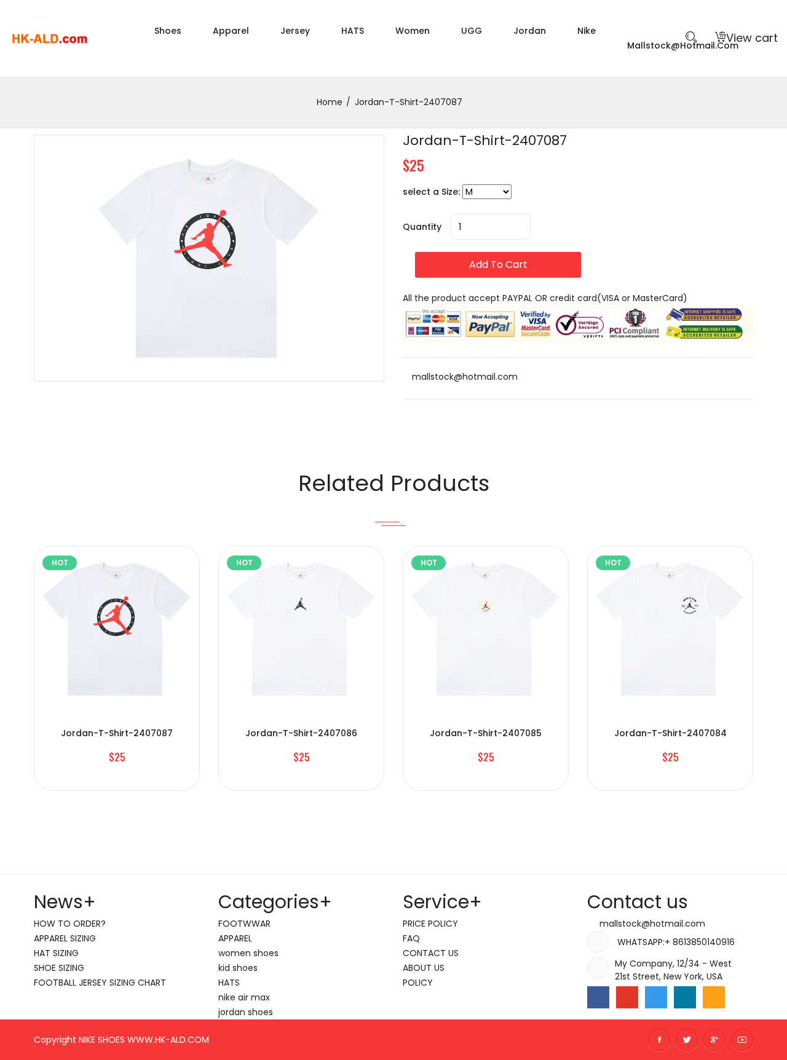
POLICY (418, 982)
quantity (422, 227)
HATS (352, 31)
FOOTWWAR (244, 923)
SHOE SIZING (59, 968)
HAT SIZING (56, 953)
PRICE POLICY (430, 923)
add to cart (498, 264)
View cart (752, 37)
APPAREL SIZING (65, 938)
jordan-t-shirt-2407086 (301, 733)
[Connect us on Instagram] (714, 997)
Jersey (295, 31)
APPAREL (235, 938)
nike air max (244, 997)
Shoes (167, 31)
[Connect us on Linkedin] (685, 997)
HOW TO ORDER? (70, 923)
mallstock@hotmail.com (463, 377)
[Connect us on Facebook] (598, 997)
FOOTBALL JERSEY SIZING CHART (100, 982)
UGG (471, 31)
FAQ (411, 938)
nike (586, 31)
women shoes (248, 953)
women (412, 31)
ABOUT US (424, 968)
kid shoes (238, 968)
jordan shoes (245, 1012)
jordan (529, 31)
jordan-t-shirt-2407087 (485, 140)
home (329, 102)
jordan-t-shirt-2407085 (486, 733)
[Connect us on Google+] (627, 997)
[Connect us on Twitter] (656, 997)
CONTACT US (431, 953)
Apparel (231, 31)
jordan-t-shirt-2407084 (670, 733)
